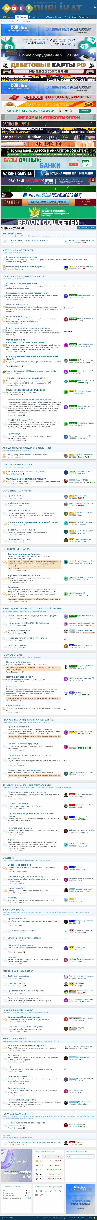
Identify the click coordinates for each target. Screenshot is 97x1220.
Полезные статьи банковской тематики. (27, 637)
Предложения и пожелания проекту (26, 990)
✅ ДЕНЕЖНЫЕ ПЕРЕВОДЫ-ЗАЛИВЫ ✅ (26, 390)
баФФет (80, 901)
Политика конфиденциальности (64, 1218)
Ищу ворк (77, 1028)
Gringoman (82, 541)
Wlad (83, 869)
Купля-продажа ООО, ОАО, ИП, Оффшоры (28, 623)
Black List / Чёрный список (20, 945)
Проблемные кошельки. (20, 827)
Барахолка (13, 587)
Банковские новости (19, 630)
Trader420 (81, 474)
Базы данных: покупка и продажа (24, 770)
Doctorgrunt (82, 438)
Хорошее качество (76, 1090)
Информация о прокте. (19, 503)
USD (38, 1157)
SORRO (80, 680)
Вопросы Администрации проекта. (82, 999)
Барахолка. (13, 839)
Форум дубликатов (13, 909)
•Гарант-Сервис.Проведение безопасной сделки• (33, 522)
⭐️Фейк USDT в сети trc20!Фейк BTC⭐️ (26, 378)
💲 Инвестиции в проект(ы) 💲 (83, 391)
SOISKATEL (81, 408)
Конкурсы (13, 897)
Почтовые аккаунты (18, 1076)
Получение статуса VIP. (19, 539)
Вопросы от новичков (19, 864)
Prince (80, 949)
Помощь (81, 1218)
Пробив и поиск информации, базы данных (28, 719)
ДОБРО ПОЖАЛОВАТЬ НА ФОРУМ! (81, 240)
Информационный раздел (17, 970)
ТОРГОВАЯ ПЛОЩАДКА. (16, 549)
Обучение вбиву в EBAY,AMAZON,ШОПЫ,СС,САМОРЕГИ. (25, 341)
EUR (45, 1157)
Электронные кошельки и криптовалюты (26, 784)
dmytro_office (83, 775)
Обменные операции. (19, 803)
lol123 (80, 881)
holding (80, 321)
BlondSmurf (82, 393)
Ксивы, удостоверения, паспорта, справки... (28, 328)
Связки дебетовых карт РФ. (82, 678)
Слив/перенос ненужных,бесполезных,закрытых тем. (34, 1142)
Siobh (80, 961)
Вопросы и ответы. (17, 645)
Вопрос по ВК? (77, 593)
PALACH (80, 1059)
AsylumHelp (82, 978)
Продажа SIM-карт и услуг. (19, 316)
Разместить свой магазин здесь (21, 257)
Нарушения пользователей (21, 930)
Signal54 (89, 563)
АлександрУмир (84, 1001)
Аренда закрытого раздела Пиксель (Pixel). (27, 447)
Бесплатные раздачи (14, 1038)
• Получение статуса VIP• (81, 539)
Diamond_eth (82, 846)
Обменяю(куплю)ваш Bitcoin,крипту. (25, 266)
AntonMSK (81, 533)
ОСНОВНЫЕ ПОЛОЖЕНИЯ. (17, 490)
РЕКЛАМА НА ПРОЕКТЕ (19, 510)
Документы (13, 1055)
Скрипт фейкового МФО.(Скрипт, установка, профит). (32, 371)
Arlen (79, 1030)
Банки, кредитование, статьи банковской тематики (32, 608)
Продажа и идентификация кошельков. (27, 792)
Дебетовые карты (12, 654)
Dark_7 (80, 1092)
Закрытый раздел (12, 233)
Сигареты (76, 1142)
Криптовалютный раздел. (17, 464)
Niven (80, 515)
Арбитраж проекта (17, 918)
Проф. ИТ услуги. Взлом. (18, 304)
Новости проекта (16, 983)
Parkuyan (81, 618)
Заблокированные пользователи (24, 937)
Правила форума (78, 496)
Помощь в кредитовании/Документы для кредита (32, 615)
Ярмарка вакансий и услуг (17, 1010)
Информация (77, 983)
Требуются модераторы (19, 975)
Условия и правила (43, 1218)
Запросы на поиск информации (23, 743)
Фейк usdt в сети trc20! (82, 380)
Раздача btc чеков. (79, 899)
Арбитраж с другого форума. (83, 921)
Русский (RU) (8, 1218)
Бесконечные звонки (77, 1124)
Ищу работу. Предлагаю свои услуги (25, 1026)
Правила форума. (16, 495)
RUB (59, 1157)
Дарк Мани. (76, 867)
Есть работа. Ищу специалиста (24, 1017)
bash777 (85, 580)
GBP (52, 1157)
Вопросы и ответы (15, 705)
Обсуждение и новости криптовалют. (26, 478)
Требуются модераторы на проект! (82, 976)
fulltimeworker (83, 595)
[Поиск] (93, 17)
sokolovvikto (82, 1104)
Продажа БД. (14, 433)
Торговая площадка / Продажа (24, 554)
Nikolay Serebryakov (85, 625)
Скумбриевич (83, 832)
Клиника (12, 957)
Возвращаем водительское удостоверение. (27, 292)
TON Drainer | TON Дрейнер (79, 844)
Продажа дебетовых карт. (83, 666)
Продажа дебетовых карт (18, 662)
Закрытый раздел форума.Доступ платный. (27, 240)
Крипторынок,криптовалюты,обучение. (26, 471)
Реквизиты (76, 692)
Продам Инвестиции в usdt (83, 959)
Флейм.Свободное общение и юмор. (26, 876)
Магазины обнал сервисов (18, 250)
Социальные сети (16, 1088)
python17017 (82, 647)
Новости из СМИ (16, 888)
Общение (8, 857)
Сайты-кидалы (77, 947)
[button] (43, 17)
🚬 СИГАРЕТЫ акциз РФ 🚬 (21, 420)
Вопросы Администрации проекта (25, 998)
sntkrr (80, 425)
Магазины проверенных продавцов (23, 276)
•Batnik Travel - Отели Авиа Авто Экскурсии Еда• (31, 399)
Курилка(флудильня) (14, 1113)
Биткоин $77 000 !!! (79, 480)
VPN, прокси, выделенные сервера (26, 1045)
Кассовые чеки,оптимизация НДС (81, 623)
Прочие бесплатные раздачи (22, 1099)
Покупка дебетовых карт (19, 676)
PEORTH (81, 1081)
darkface (81, 1020)
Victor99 (80, 297)
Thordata (85, 1049)
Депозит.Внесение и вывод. (21, 529)
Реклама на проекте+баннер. (83, 513)
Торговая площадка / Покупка (24, 575)
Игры (10, 1066)
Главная (89, 1218)
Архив (6, 1135)
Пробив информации (18, 726)
